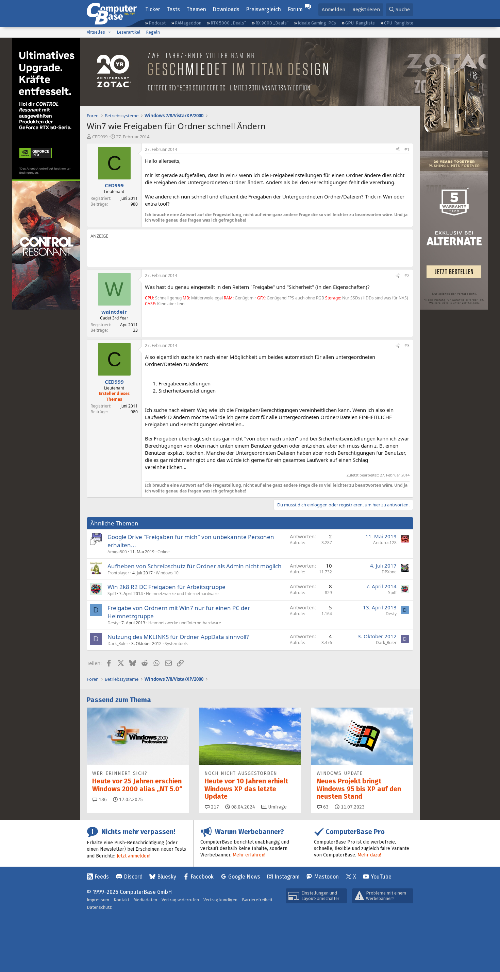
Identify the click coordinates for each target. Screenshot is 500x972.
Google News (244, 876)
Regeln (153, 32)
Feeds (102, 876)
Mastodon (326, 876)
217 (214, 807)
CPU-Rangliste (398, 22)
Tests (173, 9)
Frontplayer (118, 573)
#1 (407, 149)
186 (102, 799)
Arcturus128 (385, 542)
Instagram (287, 876)
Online (163, 552)
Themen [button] (196, 9)
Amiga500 (117, 552)
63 (325, 807)
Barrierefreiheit (257, 899)
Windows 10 (167, 573)
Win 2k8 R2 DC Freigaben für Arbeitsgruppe (166, 587)
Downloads (226, 9)
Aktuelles (96, 32)
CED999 (99, 137)
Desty (112, 623)
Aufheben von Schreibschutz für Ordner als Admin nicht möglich (194, 566)
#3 (407, 345)
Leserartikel (128, 32)
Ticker (152, 9)
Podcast (157, 22)
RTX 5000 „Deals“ (228, 22)
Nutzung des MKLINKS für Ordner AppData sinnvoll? (178, 637)
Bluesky (166, 876)
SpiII (111, 593)
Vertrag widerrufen (180, 899)
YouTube (381, 876)
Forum (295, 9)
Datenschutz (99, 907)
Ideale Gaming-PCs (317, 22)
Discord (133, 876)
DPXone (389, 572)
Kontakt (121, 899)
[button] (109, 32)
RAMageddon (188, 22)
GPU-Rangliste (360, 22)
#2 (407, 275)
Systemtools (176, 643)
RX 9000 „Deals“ (271, 22)
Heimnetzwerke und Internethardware (182, 593)
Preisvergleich (263, 9)
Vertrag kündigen (220, 899)
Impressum (98, 899)
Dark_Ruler (117, 643)
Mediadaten (145, 899)
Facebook (202, 876)
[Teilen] (397, 150)
